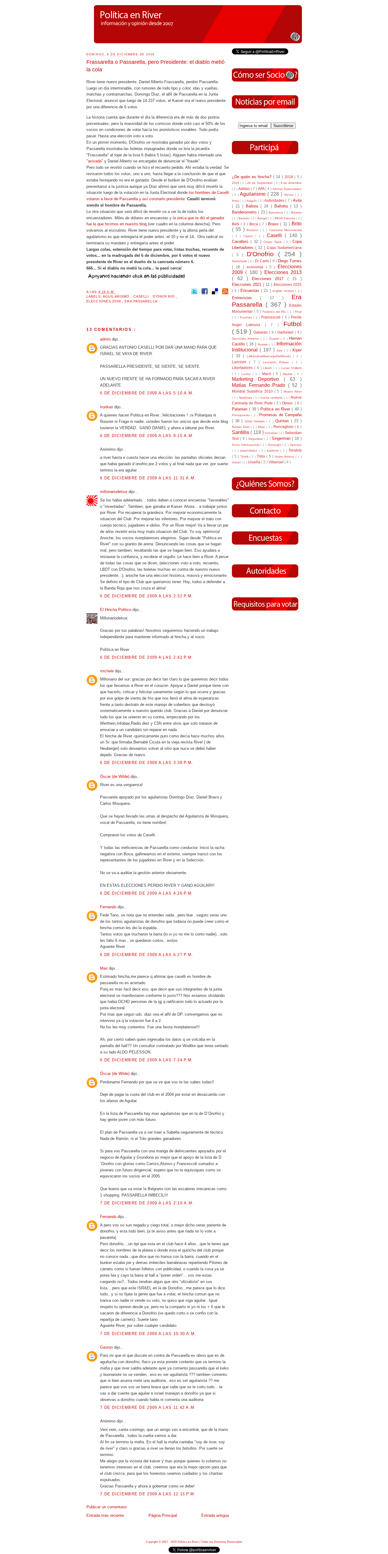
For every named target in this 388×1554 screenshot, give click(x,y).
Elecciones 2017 (269, 278)
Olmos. (288, 403)
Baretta (296, 212)
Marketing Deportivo (258, 379)
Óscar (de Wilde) (115, 776)
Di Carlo (262, 261)
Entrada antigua (215, 1515)
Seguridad (256, 438)
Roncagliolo (284, 427)
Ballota (253, 206)
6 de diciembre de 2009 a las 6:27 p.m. (146, 954)
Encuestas (250, 290)
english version (284, 290)
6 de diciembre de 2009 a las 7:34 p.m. (146, 1060)
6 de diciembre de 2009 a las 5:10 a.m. (147, 393)
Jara (280, 350)
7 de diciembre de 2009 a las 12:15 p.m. (148, 1494)
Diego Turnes (290, 261)
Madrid (288, 374)
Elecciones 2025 (288, 284)
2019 (236, 182)
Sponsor (296, 444)
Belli (236, 224)
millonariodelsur (114, 491)
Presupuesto (241, 415)
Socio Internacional (246, 444)
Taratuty (295, 450)
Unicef (237, 462)
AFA (261, 189)
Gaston (107, 1347)
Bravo (274, 224)
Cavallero (241, 241)
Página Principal (163, 1515)
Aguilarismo (117, 296)
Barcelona (276, 212)
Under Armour (285, 456)
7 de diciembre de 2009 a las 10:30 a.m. (148, 1333)
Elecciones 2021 (247, 284)
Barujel (262, 218)
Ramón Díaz (241, 427)
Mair (104, 968)
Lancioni (240, 362)
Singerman (282, 438)
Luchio (247, 374)
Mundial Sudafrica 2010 (253, 391)
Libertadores (243, 368)
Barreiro (244, 218)
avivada (95, 161)
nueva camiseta (272, 397)
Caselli (141, 296)
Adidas (244, 189)
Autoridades (274, 200)
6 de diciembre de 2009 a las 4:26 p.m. (146, 893)
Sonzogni (275, 444)
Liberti (268, 368)
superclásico (249, 450)
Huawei (263, 344)
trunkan (107, 407)
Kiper (297, 350)
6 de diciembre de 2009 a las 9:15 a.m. (147, 435)
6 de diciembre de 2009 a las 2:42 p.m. (146, 657)
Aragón (252, 200)
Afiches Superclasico (287, 189)
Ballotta (282, 206)
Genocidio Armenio (246, 338)
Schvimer (272, 433)
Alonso (289, 194)
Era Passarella (141, 301)
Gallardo (261, 332)
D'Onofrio (164, 296)
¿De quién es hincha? (252, 177)
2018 (289, 177)
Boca (254, 224)
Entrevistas (246, 297)
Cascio (249, 236)
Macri (267, 374)
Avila (297, 200)
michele (107, 671)
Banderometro (245, 212)
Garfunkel (286, 332)
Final (298, 311)
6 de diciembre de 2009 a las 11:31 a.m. (148, 478)
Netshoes (246, 397)
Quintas (283, 421)
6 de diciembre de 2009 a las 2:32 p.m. (146, 596)
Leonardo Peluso (277, 362)
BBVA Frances (285, 218)
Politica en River (276, 409)
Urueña (254, 462)
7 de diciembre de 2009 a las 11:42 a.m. (148, 1407)
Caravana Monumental (285, 230)
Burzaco (253, 230)
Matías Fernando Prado (260, 385)
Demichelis (240, 261)
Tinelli (244, 456)
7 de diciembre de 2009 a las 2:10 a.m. (147, 1203)
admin (106, 339)
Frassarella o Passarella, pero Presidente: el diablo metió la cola (155, 66)
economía (256, 267)
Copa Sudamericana (284, 248)
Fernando (109, 907)
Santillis (241, 432)
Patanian (240, 409)
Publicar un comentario (106, 1507)
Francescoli (271, 317)
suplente (273, 450)
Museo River (293, 391)
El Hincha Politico (116, 609)
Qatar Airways (255, 421)
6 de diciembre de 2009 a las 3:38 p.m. (146, 762)
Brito (297, 223)
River (262, 427)
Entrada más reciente (105, 1515)
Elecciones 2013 (283, 272)
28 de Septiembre (260, 182)
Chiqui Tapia (273, 241)
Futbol (292, 323)
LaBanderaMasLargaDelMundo (270, 356)
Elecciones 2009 (104, 301)
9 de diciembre (291, 182)
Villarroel (276, 462)
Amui (236, 200)
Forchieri (246, 317)
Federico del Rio (275, 311)
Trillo (261, 456)
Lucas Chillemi (291, 368)
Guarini (275, 338)
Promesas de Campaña (280, 415)
